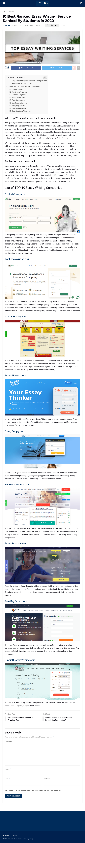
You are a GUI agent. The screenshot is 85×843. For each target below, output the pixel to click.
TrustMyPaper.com (19, 108)
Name (8, 769)
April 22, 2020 (18, 25)
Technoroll (6, 835)
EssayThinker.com (18, 97)
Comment (8, 742)
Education (11, 11)
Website (47, 779)
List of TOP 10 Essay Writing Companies (24, 86)
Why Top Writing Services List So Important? (29, 81)
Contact (15, 835)
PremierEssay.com (19, 95)
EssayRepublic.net (18, 106)
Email (7, 779)
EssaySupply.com (18, 100)
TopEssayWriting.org (19, 92)
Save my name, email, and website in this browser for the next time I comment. (33, 790)
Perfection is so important (22, 83)
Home (4, 11)
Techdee (10, 839)
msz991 (7, 25)
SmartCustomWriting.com (21, 111)
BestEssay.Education (19, 103)
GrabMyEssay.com (18, 89)
